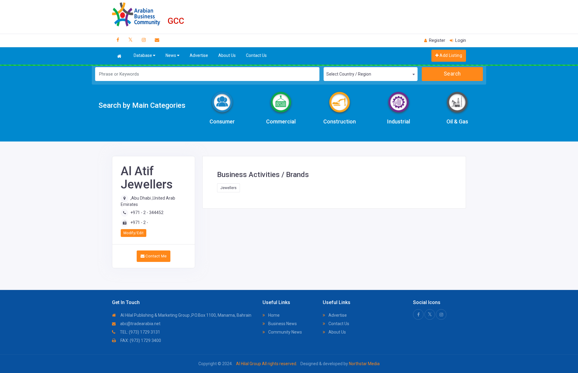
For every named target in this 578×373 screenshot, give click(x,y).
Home (273, 315)
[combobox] (370, 74)
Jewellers (228, 188)
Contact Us (256, 55)
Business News (282, 323)
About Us (227, 55)
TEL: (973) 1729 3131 (139, 332)
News (171, 55)
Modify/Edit (133, 233)
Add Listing (450, 55)
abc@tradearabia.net (139, 323)
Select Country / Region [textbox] (348, 74)
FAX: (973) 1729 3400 (140, 340)
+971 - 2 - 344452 (146, 212)
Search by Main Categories (141, 105)
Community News (284, 332)
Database (143, 55)
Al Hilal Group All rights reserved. (266, 363)
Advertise (199, 55)
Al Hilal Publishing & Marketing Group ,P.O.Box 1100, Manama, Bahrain (185, 315)
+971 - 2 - (139, 222)
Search (452, 74)
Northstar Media (364, 363)
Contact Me (155, 256)
